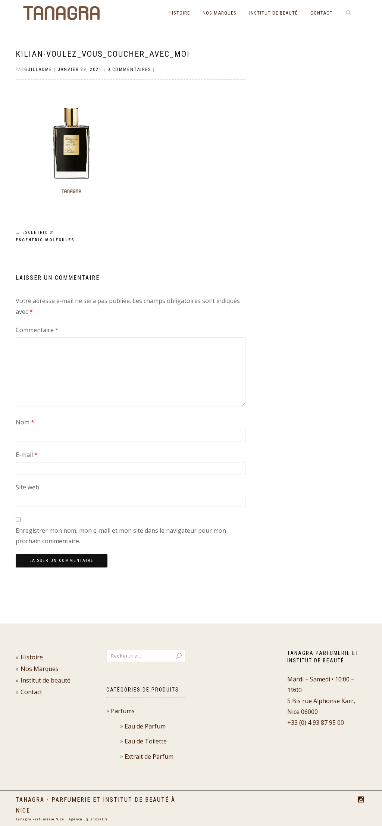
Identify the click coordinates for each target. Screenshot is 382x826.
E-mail (27, 455)
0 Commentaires (129, 69)
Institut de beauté (273, 13)
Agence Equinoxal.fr (88, 819)
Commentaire (37, 330)
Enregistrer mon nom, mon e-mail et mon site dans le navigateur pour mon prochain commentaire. (121, 535)
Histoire (179, 13)
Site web (27, 487)
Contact (321, 13)
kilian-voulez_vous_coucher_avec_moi (103, 54)
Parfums (123, 711)
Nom (25, 422)
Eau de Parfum (145, 726)
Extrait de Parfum (149, 756)
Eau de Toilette (146, 741)
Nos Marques (220, 13)
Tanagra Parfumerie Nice (40, 819)
